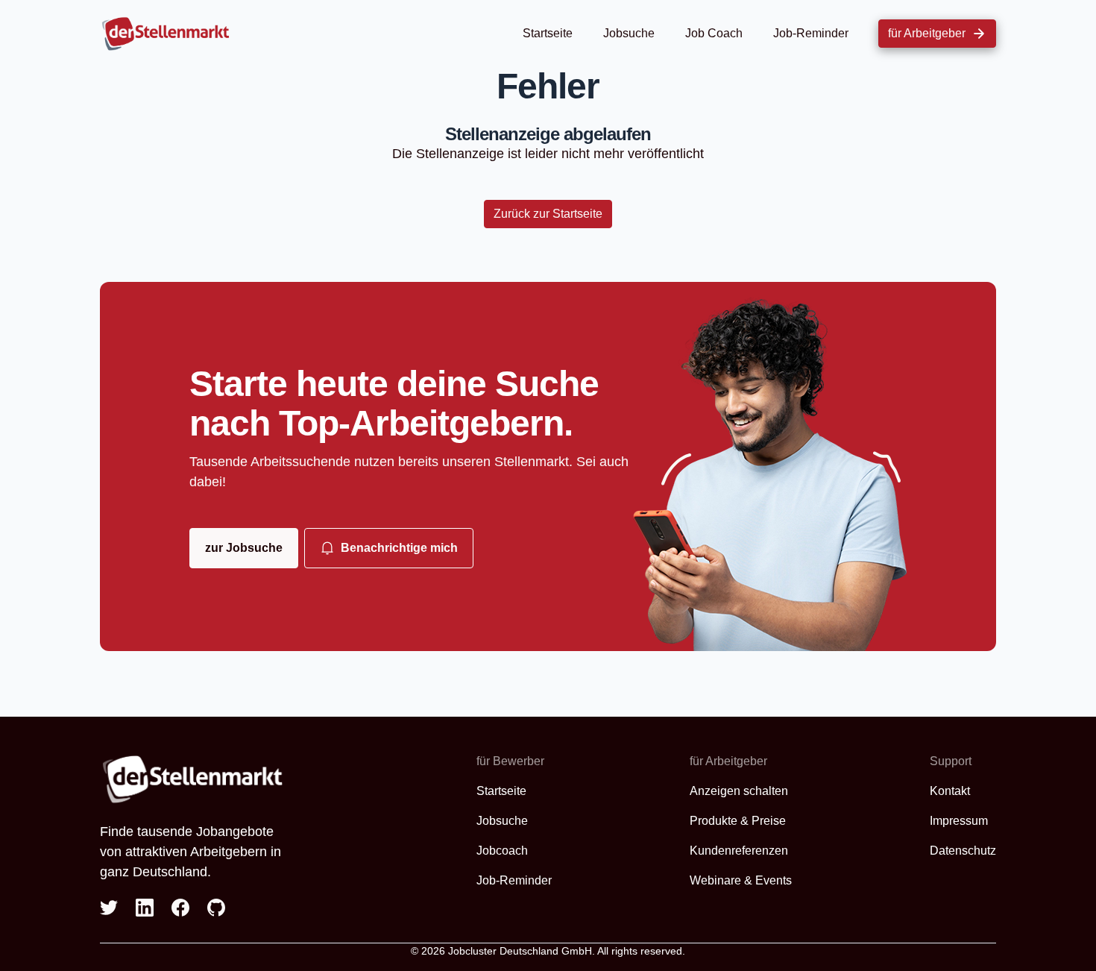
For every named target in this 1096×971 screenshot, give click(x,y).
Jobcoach (502, 850)
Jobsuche (629, 33)
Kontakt (950, 791)
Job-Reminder (810, 33)
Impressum (959, 820)
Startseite (548, 33)
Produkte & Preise (738, 820)
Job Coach (714, 33)
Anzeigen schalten (739, 791)
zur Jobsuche (244, 547)
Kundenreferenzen (739, 850)
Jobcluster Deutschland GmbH (520, 951)
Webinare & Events (741, 880)
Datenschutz (963, 850)
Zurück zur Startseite (548, 213)
